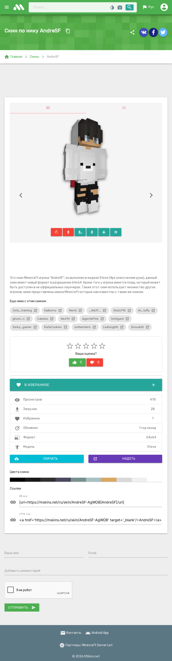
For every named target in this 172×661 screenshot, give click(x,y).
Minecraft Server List (97, 645)
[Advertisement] (86, 80)
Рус (148, 7)
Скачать (36, 459)
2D (124, 108)
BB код (23, 496)
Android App (97, 633)
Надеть (114, 459)
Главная (13, 57)
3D (48, 108)
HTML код (24, 514)
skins (20, 7)
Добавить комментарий (22, 571)
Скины (34, 57)
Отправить (22, 608)
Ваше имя (11, 553)
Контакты (70, 633)
